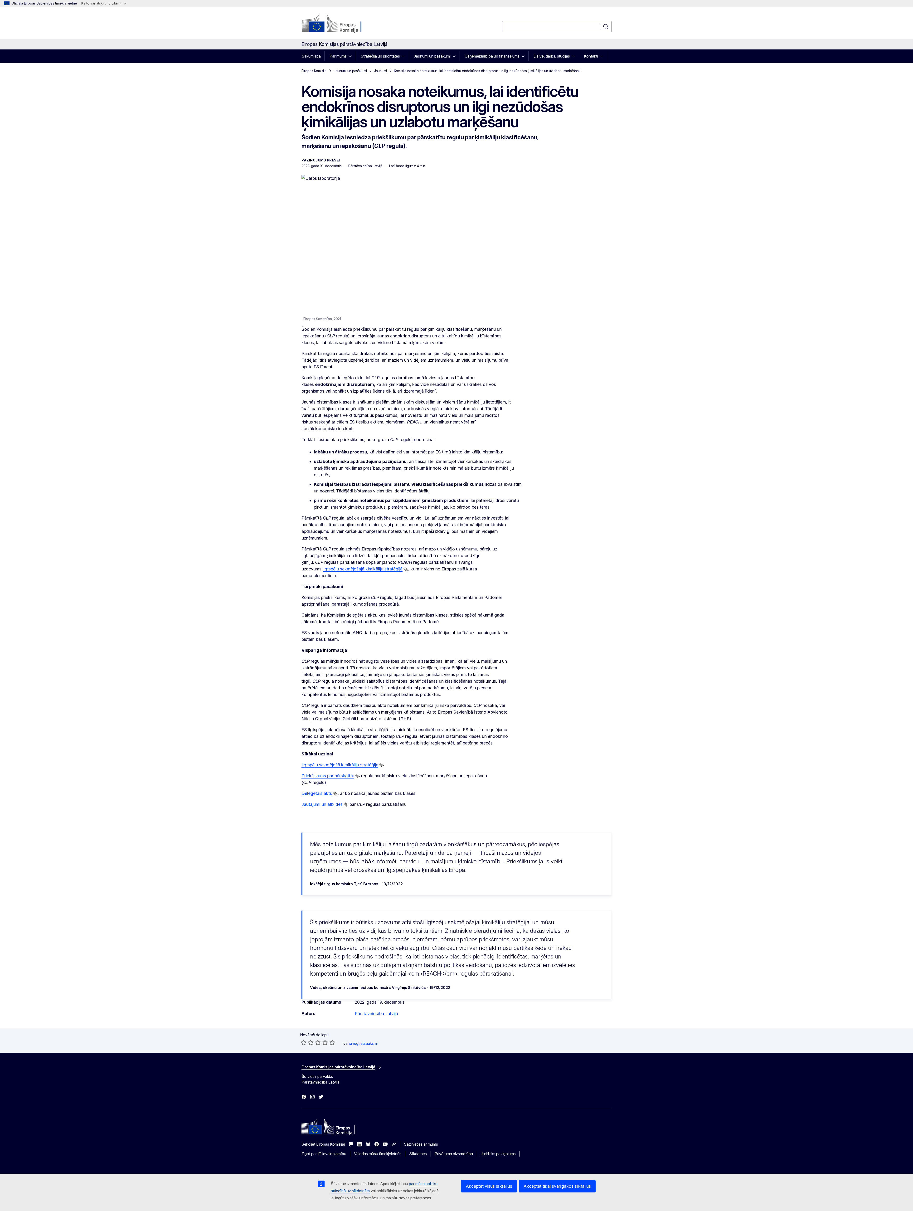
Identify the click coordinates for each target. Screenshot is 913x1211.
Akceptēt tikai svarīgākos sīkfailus (557, 1186)
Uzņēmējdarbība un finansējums (492, 56)
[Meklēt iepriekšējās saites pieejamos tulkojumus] (405, 569)
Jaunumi (380, 71)
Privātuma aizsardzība (454, 1153)
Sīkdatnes (418, 1153)
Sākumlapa (311, 56)
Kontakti (591, 56)
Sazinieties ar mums (421, 1144)
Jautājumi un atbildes (322, 804)
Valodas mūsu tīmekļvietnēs (377, 1153)
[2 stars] (307, 1042)
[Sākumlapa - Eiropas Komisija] (339, 23)
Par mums (338, 56)
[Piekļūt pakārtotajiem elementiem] (352, 56)
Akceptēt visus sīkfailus (489, 1186)
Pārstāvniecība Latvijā (376, 1013)
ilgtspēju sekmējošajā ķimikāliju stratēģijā (363, 568)
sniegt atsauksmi (363, 1043)
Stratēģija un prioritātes (380, 56)
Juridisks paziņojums (498, 1153)
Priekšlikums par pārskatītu (327, 775)
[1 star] (303, 1042)
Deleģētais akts (316, 793)
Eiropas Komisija (313, 71)
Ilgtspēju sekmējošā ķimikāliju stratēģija (339, 764)
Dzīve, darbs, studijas (552, 56)
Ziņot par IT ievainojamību (323, 1153)
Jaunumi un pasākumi (432, 56)
